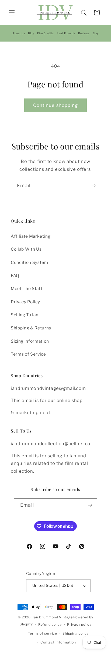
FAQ (15, 275)
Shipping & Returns (31, 328)
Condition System (29, 262)
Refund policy (50, 624)
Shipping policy (76, 633)
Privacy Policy (25, 301)
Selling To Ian (24, 314)
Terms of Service (28, 354)
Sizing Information (30, 341)
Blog (31, 33)
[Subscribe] (93, 186)
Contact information (58, 642)
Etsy (96, 33)
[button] (11, 12)
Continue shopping (55, 105)
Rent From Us (66, 33)
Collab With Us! (27, 249)
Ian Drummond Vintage (52, 617)
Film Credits (45, 33)
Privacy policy (79, 624)
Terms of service (42, 633)
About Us (18, 33)
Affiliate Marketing (31, 236)
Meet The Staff (26, 288)
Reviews (84, 33)
